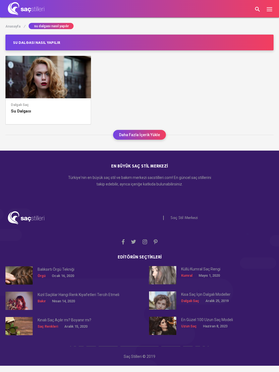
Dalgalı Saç (20, 105)
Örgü (42, 276)
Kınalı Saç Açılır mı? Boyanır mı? (64, 320)
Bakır (42, 301)
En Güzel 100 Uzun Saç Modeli (207, 320)
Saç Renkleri (48, 326)
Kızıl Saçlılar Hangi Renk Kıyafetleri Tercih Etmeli (78, 294)
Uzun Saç (189, 326)
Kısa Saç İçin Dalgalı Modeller (206, 294)
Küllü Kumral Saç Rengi (200, 269)
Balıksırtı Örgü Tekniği (56, 269)
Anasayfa (15, 26)
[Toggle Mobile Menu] (272, 9)
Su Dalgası (21, 111)
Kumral (186, 275)
